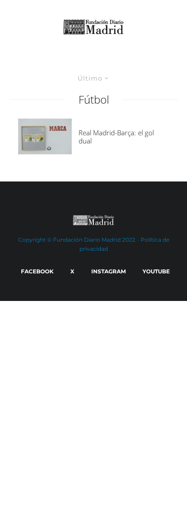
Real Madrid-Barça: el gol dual (116, 137)
